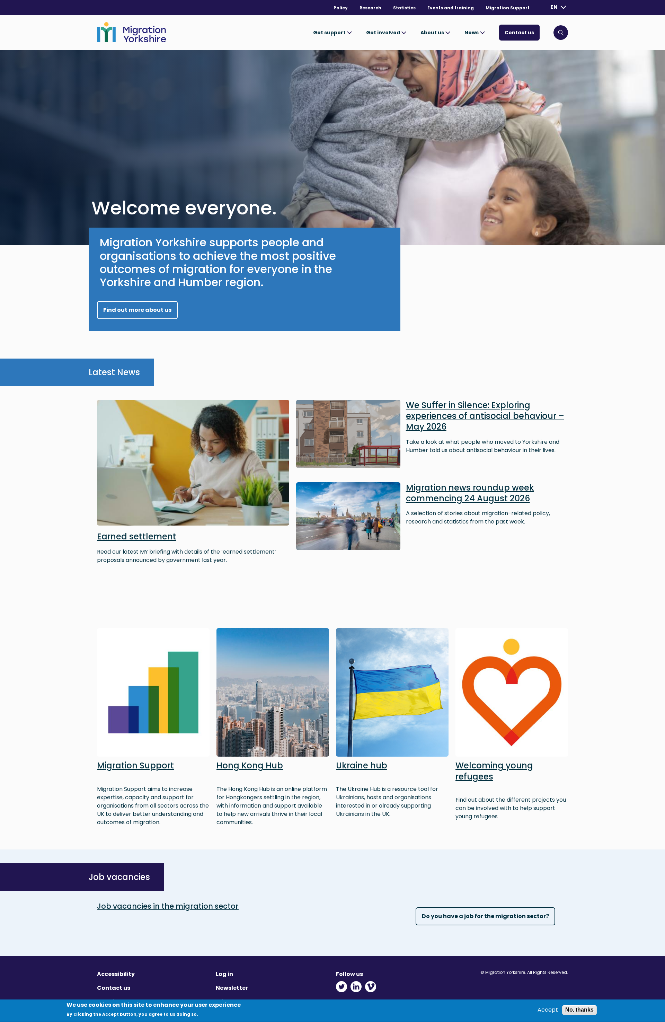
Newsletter (232, 988)
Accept (548, 1010)
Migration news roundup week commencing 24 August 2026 (470, 493)
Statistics (404, 8)
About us (432, 32)
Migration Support (508, 8)
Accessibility (116, 974)
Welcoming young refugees (494, 771)
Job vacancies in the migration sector (168, 906)
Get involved (383, 32)
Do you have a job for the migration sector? (485, 916)
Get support (330, 32)
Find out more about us (137, 310)
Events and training (450, 8)
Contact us (519, 32)
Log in (224, 974)
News (472, 32)
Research (370, 8)
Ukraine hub (361, 765)
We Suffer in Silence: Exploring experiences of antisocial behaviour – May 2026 (485, 415)
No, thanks (579, 1010)
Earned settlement (136, 536)
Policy (341, 8)
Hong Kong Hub (249, 765)
